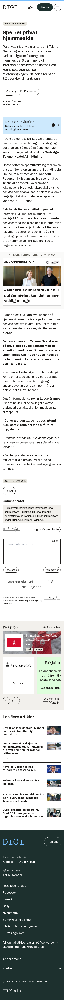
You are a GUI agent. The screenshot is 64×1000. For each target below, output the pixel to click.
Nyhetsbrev (10, 913)
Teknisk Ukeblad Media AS (32, 981)
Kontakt (8, 968)
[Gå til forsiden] (10, 7)
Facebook (9, 892)
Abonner (44, 7)
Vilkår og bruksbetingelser (20, 926)
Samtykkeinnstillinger (17, 919)
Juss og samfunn (15, 23)
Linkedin (8, 899)
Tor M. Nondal (12, 875)
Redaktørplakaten (31, 946)
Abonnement (12, 959)
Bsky (6, 906)
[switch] (55, 125)
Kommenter (30, 91)
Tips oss (53, 841)
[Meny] (57, 7)
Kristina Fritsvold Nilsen (19, 861)
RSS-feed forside (14, 885)
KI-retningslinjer (13, 933)
